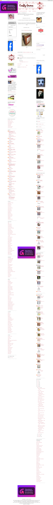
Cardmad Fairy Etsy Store (39, 445)
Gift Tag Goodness (41, 318)
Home (26, 65)
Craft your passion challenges (12, 151)
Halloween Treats (42, 276)
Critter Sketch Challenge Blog (12, 181)
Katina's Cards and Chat (40, 286)
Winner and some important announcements (12, 191)
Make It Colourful (10, 324)
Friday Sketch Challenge (11, 292)
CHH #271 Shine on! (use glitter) (12, 144)
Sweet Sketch (9, 247)
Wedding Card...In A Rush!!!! (41, 425)
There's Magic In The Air (12, 188)
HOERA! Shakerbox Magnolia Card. (42, 237)
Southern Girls (9, 275)
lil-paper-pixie (39, 364)
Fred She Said (9, 124)
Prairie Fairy (38, 471)
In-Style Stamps (10, 238)
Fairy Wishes (38, 228)
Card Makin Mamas (10, 282)
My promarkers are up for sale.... (42, 242)
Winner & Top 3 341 (11, 152)
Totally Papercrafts (10, 308)
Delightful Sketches (10, 267)
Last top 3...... (10, 166)
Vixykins (38, 332)
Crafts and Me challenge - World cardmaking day (42, 334)
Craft (8, 263)
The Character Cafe (38, 477)
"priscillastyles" (11, 141)
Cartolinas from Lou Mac (40, 206)
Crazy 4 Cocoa (9, 206)
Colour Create (9, 262)
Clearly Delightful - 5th (10, 122)
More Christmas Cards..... (41, 432)
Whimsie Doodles (38, 481)
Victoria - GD (39, 265)
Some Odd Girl (9, 274)
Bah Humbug (9, 281)
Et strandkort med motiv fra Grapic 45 (42, 355)
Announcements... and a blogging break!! (42, 247)
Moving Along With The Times (11, 271)
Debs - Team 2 (39, 317)
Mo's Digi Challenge (10, 270)
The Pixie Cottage (10, 249)
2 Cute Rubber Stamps (10, 258)
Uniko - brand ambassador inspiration (42, 256)
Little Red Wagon (10, 240)
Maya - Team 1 (39, 300)
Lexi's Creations (11, 168)
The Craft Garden (10, 127)
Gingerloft (9, 321)
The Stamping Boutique (39, 480)
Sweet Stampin (9, 330)
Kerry (38, 275)
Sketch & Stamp (10, 348)
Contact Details (10, 179)
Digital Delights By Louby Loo (40, 451)
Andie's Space (39, 343)
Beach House (41, 281)
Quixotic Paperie (10, 243)
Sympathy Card (42, 144)
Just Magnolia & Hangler (11, 294)
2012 (38, 381)
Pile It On (9, 346)
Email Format (10, 29)
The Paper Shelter (10, 248)
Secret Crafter (9, 328)
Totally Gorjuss (10, 332)
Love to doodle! (39, 291)
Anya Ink (9, 280)
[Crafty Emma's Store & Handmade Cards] (10, 50)
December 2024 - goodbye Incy (12, 136)
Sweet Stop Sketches (10, 331)
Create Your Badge (38, 74)
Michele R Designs (39, 338)
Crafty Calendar (10, 123)
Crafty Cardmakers (11, 138)
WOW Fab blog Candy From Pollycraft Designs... (26, 14)
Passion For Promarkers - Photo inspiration (42, 313)
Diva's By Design (10, 233)
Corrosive (9, 337)
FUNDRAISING (34, 11)
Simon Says (9, 244)
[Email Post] (32, 52)
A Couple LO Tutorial (11, 155)
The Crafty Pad (9, 351)
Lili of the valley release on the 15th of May (42, 187)
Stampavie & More (10, 245)
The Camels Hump (39, 136)
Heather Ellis (38, 459)
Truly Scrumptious (10, 251)
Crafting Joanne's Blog (40, 240)
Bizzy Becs (37, 444)
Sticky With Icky (39, 138)
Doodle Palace (38, 453)
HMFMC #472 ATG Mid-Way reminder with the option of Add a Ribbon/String (12, 133)
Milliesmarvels (39, 185)
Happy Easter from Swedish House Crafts (42, 140)
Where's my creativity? (40, 201)
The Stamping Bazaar (11, 198)
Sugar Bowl (9, 246)
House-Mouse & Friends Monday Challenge (12, 131)
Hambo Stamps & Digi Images (40, 458)
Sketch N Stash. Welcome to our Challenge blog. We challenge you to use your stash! (12, 165)
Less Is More (9, 323)
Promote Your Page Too (10, 51)
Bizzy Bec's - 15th (10, 120)
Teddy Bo (9, 276)
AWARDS (30, 11)
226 (9, 174)
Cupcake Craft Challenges (12, 176)
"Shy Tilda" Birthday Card (42, 166)
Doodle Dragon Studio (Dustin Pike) (12, 340)
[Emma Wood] (38, 73)
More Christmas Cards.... (41, 417)
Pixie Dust (9, 273)
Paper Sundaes (9, 345)
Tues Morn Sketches (10, 219)
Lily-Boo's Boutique (10, 126)
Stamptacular (9, 350)
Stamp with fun (11, 173)
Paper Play (9, 272)
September (39, 436)
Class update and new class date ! (42, 349)
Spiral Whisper (38, 476)
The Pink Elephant (11, 157)
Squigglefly (10, 160)
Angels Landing (38, 441)
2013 (38, 380)
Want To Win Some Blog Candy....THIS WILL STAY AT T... (41, 423)
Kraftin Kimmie (10, 322)
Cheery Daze (38, 149)
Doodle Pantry (9, 341)
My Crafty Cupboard (39, 154)
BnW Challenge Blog (11, 190)
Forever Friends (11, 178)
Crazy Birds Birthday (41, 132)
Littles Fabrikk (39, 359)
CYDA (8, 339)
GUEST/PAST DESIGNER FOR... (23, 11)
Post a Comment (19, 63)
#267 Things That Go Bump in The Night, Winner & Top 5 (12, 139)
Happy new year (42, 301)
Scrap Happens (39, 369)
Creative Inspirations (10, 232)
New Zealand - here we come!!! (42, 202)
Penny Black (9, 327)
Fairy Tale (9, 290)
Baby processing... (42, 212)
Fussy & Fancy (9, 293)
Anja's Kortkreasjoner (40, 322)
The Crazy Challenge (11, 143)
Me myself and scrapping (40, 222)
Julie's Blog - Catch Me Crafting (40, 130)
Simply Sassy (38, 473)
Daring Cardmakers (10, 286)
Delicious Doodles (10, 287)
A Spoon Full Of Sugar (10, 202)
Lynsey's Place (39, 190)
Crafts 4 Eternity (10, 283)
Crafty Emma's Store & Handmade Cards (12, 40)
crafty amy (20, 56)
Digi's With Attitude (10, 289)
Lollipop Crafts (10, 186)
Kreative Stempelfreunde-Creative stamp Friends (12, 197)
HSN (37, 46)
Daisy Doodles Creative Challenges (11, 184)
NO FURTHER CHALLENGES (12, 171)
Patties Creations (10, 297)
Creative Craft (9, 208)
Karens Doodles (10, 239)
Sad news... (10, 169)
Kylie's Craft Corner (39, 211)
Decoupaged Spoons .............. (42, 192)
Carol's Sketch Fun (10, 260)
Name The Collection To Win (42, 339)
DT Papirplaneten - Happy (42, 360)
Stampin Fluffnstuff (39, 180)
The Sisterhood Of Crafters (11, 250)
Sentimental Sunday (10, 347)
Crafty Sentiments (10, 265)
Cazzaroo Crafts (39, 230)
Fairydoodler (9, 291)
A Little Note (41, 175)
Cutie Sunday (9, 338)
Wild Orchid (9, 353)
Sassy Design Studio (38, 472)
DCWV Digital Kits (38, 448)
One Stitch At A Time (10, 344)
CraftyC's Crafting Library (40, 165)
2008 (38, 386)
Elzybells (37, 456)
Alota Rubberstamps (10, 259)
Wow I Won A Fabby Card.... (41, 396)
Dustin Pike (37, 455)
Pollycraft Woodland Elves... (41, 414)
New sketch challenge (41, 371)
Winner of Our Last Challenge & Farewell (12, 162)
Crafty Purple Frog (10, 264)
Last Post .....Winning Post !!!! (12, 195)
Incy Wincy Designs (11, 135)
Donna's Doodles (39, 144)
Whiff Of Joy (9, 252)
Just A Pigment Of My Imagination (40, 174)
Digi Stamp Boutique (38, 450)
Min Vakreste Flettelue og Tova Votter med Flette (42, 329)
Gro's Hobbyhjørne (39, 327)
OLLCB (10, 146)
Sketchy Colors (9, 349)
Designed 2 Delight (10, 288)
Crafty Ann (9, 284)
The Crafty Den (39, 254)
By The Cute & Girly (10, 121)
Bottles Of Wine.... (40, 401)
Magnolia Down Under (10, 343)
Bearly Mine (9, 203)
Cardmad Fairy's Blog (39, 446)
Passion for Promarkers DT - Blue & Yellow (42, 345)
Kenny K (9, 342)
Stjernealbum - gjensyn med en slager (42, 324)
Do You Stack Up (10, 268)
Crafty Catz (9, 285)
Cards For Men (10, 204)
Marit (38, 235)
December (39, 387)
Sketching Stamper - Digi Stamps (40, 474)
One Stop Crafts (10, 325)
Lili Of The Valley (10, 269)
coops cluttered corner (40, 311)
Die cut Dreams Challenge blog (12, 194)
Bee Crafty (37, 443)
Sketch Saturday (10, 329)
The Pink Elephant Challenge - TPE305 (12, 158)
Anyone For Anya (10, 336)
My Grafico (9, 242)
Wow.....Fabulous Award (41, 400)
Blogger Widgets (11, 357)
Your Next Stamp (10, 254)
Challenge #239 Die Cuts (11, 147)
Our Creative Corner (10, 326)
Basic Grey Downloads (39, 442)
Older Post (34, 65)
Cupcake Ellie (42, 155)
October (39, 435)
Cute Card (9, 266)
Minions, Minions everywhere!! (42, 150)
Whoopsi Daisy (9, 352)
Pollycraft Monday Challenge (12, 171)
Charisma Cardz (10, 261)
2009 (38, 385)
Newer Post (19, 65)
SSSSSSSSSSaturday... (42, 197)
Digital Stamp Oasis (38, 452)
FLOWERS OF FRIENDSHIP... (42, 266)
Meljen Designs (10, 241)
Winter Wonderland (10, 309)
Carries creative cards (40, 170)
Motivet (9, 295)
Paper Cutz (9, 296)
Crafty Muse (37, 447)
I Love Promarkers (10, 237)
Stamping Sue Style (39, 348)
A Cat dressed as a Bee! (42, 261)
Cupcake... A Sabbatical (11, 176)
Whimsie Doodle (10, 253)
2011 (38, 382)
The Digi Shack (38, 479)
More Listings (38, 375)
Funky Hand (9, 125)
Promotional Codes (40, 46)
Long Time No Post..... (42, 231)
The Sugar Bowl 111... (42, 161)
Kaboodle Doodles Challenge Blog (12, 154)
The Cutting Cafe (38, 478)
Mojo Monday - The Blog (12, 149)
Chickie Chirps (39, 227)
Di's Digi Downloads (38, 449)
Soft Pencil (37, 475)
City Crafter (9, 205)
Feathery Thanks (42, 207)
